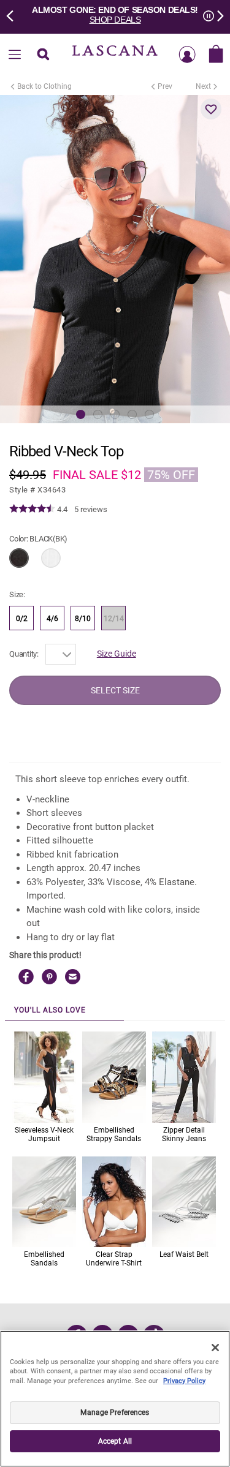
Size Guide (116, 653)
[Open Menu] (14, 55)
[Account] (187, 55)
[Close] (215, 1347)
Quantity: (24, 653)
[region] (115, 1398)
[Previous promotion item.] (13, 15)
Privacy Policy (184, 1381)
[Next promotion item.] (216, 15)
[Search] (43, 55)
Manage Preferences (114, 1412)
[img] (32, 509)
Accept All (115, 1441)
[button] (211, 109)
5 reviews (90, 509)
